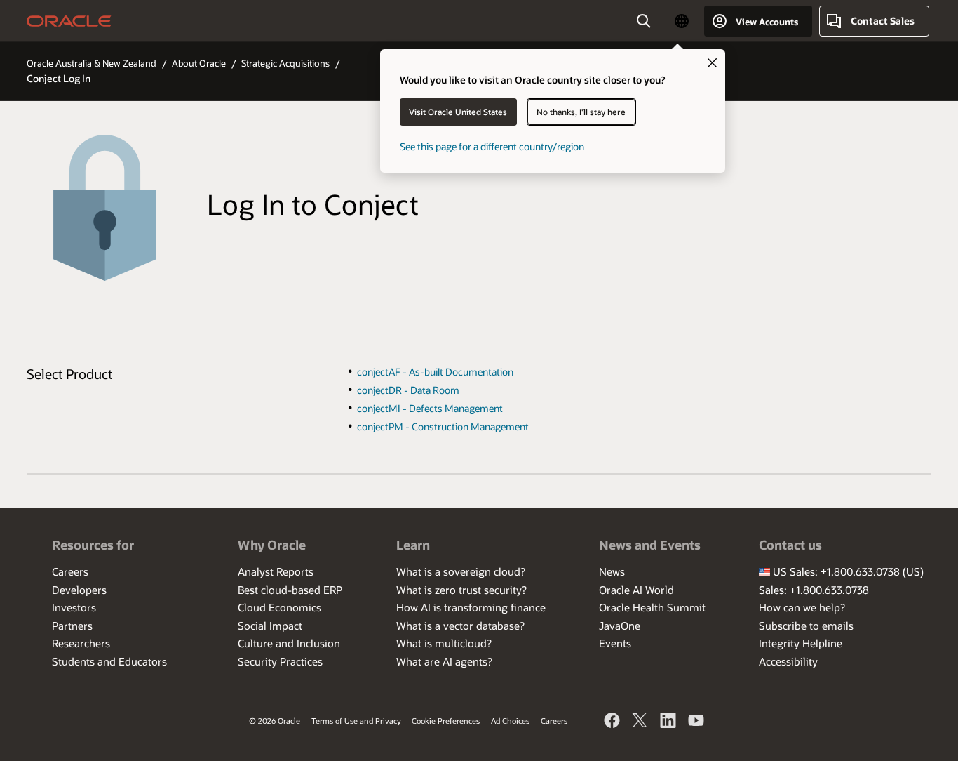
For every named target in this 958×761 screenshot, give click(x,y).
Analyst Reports (275, 571)
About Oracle (199, 63)
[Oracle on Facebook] (612, 722)
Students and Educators (109, 661)
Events (615, 643)
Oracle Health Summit (652, 607)
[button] (681, 21)
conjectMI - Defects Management (430, 408)
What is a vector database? (460, 625)
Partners (72, 625)
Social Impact (270, 625)
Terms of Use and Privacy (356, 720)
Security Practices (280, 661)
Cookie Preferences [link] (446, 720)
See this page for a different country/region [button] (492, 146)
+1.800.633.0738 (860, 571)
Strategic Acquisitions (285, 63)
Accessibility (788, 661)
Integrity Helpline (800, 643)
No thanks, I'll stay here (581, 111)
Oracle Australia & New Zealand (91, 63)
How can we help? (802, 607)
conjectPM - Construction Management (443, 426)
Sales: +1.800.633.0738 (814, 590)
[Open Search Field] (643, 21)
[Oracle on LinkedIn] (668, 722)
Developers (79, 590)
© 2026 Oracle (274, 720)
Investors (74, 607)
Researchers (81, 643)
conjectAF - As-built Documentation (435, 372)
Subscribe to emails (806, 625)
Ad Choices (510, 720)
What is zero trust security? (461, 590)
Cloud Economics (279, 607)
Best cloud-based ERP (290, 590)
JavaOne (619, 625)
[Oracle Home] (69, 21)
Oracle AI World (636, 590)
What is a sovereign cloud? (460, 571)
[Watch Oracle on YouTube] (696, 722)
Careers (70, 571)
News (612, 571)
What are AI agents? (444, 661)
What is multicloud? (444, 643)
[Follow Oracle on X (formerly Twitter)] (640, 722)
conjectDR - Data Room (408, 390)
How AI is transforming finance (471, 607)
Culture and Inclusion (289, 643)
